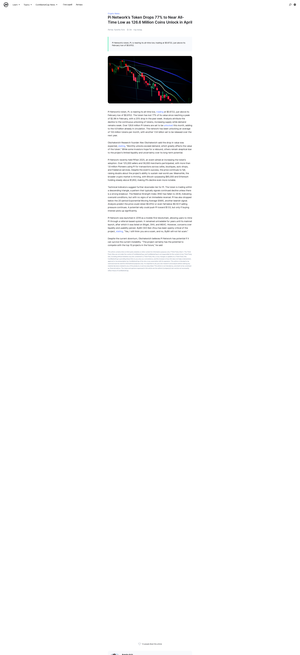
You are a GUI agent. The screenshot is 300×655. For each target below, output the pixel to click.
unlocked (168, 125)
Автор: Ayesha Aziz (116, 29)
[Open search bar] (290, 4)
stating (121, 146)
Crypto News (114, 13)
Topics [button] (27, 5)
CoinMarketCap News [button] (45, 5)
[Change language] (294, 4)
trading (159, 112)
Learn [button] (15, 5)
